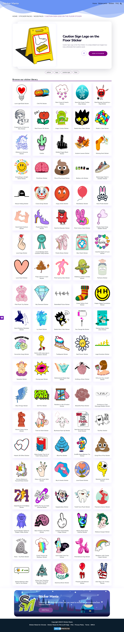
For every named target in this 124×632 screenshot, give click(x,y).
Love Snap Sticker (21, 253)
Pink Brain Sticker (41, 178)
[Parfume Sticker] (102, 267)
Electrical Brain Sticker (62, 583)
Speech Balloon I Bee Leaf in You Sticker (21, 582)
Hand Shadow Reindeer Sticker (21, 329)
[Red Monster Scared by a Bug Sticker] (102, 92)
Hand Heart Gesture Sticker (21, 227)
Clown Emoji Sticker (42, 203)
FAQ (72, 625)
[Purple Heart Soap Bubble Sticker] (102, 217)
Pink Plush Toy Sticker (21, 304)
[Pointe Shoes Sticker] (62, 242)
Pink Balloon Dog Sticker (82, 557)
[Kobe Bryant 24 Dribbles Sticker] (22, 495)
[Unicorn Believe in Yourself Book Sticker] (22, 469)
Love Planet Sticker (82, 480)
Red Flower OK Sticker (42, 128)
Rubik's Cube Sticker (102, 128)
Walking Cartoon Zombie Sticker (82, 277)
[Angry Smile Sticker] (62, 193)
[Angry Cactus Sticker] (62, 117)
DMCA (93, 625)
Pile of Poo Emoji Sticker (62, 178)
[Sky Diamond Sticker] (42, 293)
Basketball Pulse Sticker (62, 304)
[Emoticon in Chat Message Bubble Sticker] (102, 394)
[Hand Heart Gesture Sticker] (22, 217)
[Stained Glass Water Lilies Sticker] (102, 318)
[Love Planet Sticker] (82, 469)
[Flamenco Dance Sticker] (102, 496)
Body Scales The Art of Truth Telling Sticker (42, 455)
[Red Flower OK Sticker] (42, 117)
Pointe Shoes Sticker (62, 253)
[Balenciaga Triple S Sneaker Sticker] (102, 167)
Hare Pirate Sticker (102, 203)
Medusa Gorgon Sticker (102, 532)
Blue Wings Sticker (22, 406)
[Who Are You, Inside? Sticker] (102, 368)
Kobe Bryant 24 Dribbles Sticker (21, 506)
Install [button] (46, 610)
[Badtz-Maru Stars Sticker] (82, 117)
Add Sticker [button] (98, 53)
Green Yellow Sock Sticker (82, 304)
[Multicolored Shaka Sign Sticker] (62, 368)
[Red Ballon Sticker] (82, 193)
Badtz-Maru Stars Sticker (82, 128)
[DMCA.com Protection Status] (62, 630)
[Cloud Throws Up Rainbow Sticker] (42, 545)
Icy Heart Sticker (42, 329)
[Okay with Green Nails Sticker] (42, 469)
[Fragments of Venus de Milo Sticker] (22, 117)
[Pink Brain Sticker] (42, 167)
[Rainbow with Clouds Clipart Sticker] (102, 545)
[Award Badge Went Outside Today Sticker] (42, 242)
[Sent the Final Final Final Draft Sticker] (82, 419)
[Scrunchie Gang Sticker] (22, 343)
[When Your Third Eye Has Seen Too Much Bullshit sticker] (42, 570)
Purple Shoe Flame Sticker (42, 227)
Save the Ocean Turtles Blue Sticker (82, 103)
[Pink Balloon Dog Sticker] (82, 545)
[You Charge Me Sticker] (82, 318)
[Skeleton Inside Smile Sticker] (102, 469)
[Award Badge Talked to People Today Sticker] (22, 520)
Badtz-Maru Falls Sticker (62, 329)
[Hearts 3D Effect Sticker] (22, 444)
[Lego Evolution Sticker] (102, 343)
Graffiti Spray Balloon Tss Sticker (82, 455)
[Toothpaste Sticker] (62, 343)
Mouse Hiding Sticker (21, 203)
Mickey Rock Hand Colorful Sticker (82, 531)
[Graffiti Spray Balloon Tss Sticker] (82, 444)
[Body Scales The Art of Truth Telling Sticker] (42, 444)
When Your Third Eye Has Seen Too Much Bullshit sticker (41, 582)
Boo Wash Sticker (82, 253)
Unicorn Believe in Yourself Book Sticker (21, 480)
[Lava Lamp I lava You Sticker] (62, 545)
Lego (56, 72)
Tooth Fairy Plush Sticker (82, 507)
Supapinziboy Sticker (62, 507)
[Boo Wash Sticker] (82, 242)
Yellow (49, 72)
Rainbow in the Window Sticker (62, 405)
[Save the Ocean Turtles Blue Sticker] (82, 92)
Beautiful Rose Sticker (82, 406)
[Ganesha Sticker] (22, 368)
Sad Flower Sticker (82, 354)
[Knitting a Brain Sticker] (82, 368)
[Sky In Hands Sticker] (62, 469)
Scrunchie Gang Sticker (21, 354)
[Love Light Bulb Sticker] (22, 92)
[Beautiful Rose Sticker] (82, 394)
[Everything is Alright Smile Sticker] (22, 167)
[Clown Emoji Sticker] (42, 193)
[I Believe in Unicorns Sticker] (22, 142)
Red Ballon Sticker (82, 203)
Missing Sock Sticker (102, 153)
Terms (87, 625)
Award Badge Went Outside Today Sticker (42, 252)
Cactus (42, 153)
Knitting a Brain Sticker (82, 379)
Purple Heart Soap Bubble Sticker (102, 227)
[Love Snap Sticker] (22, 242)
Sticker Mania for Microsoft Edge (58, 625)
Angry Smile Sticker (62, 203)
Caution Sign (66, 72)
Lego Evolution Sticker (102, 354)
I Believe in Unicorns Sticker (21, 153)
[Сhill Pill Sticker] (42, 92)
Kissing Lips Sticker (42, 379)
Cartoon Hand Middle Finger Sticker (62, 531)
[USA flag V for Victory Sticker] (102, 570)
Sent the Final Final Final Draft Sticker (82, 430)
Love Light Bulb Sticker (22, 103)
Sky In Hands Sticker (62, 480)
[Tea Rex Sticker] (102, 419)
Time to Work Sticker (41, 430)
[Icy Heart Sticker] (42, 318)
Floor (75, 72)
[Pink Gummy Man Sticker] (62, 267)
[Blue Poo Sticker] (62, 444)
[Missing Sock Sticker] (102, 142)
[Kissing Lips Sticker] (42, 368)
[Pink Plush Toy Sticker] (22, 293)
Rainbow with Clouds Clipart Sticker (102, 556)
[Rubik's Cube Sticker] (102, 117)
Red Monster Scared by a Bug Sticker (102, 103)
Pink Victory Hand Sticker (82, 228)
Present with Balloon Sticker (82, 582)
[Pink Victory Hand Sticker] (82, 217)
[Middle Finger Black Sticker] (62, 142)
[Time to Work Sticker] (42, 419)
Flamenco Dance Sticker (102, 507)
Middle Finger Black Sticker (62, 153)
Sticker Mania (11, 3)
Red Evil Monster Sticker (62, 228)
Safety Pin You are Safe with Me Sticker (42, 506)
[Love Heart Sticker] (22, 267)
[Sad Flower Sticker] (82, 343)
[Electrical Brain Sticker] (62, 571)
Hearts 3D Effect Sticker (21, 455)
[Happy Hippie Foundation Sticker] (102, 293)
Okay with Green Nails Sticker (42, 480)
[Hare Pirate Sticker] (102, 193)
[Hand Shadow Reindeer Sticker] (22, 318)
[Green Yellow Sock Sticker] (82, 293)
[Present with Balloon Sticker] (82, 570)
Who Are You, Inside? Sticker (102, 378)
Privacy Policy (79, 625)
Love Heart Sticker (21, 278)
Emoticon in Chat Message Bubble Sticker (102, 405)
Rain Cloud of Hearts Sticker (62, 103)
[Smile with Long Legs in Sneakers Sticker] (42, 343)
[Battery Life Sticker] (82, 167)
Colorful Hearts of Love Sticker (102, 252)
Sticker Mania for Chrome (37, 625)
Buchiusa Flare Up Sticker (62, 430)
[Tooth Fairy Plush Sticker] (82, 496)
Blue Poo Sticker (62, 455)
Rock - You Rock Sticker (21, 557)
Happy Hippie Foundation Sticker (102, 304)
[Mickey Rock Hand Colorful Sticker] (82, 520)
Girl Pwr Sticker (42, 406)
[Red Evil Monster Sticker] (62, 217)
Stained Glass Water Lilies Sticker (102, 329)
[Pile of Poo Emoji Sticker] (62, 167)
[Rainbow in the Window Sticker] (62, 394)
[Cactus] (42, 142)
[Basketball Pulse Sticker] (62, 293)
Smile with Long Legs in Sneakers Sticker (41, 353)
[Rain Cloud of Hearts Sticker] (62, 92)
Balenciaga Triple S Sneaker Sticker (102, 177)
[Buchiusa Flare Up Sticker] (62, 419)
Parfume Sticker (102, 278)
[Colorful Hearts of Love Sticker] (102, 242)
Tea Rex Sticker (102, 430)
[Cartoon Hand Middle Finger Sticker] (62, 520)
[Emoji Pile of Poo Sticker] (102, 444)
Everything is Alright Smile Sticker (21, 177)
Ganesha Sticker (22, 379)
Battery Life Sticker (82, 178)
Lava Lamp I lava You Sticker (62, 556)
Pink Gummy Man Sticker (62, 278)
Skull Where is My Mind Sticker (42, 531)
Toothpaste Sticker (62, 354)
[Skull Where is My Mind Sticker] (42, 520)
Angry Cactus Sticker (61, 128)
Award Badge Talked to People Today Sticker (21, 531)
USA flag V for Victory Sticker (102, 582)
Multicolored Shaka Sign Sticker (62, 378)
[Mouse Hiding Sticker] (22, 193)
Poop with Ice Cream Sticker (41, 277)
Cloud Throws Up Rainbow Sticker (41, 556)
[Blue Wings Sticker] (22, 394)
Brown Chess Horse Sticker (22, 430)
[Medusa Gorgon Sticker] (102, 520)
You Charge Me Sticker (82, 329)
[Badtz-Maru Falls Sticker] (62, 318)
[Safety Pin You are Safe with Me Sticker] (42, 495)
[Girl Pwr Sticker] (42, 394)
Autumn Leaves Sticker (82, 153)
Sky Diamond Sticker (41, 304)
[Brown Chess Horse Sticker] (22, 419)
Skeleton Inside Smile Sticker (102, 480)
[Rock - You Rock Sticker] (22, 545)
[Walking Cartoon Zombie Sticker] (82, 266)
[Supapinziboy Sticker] (62, 496)
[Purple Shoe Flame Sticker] (42, 217)
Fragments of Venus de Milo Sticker (21, 128)
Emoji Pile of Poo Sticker (102, 455)
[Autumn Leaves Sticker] (82, 142)
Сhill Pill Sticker (42, 103)
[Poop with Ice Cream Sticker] (42, 266)
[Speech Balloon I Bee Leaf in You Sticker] (22, 570)
